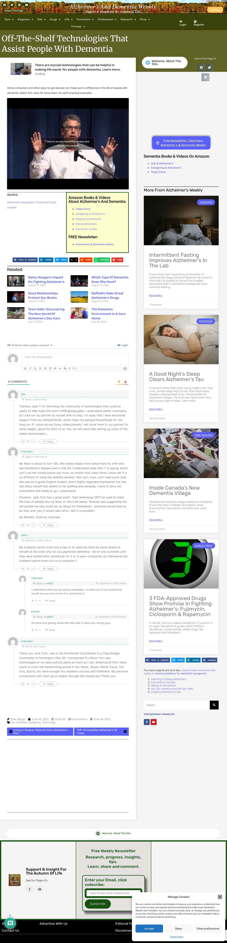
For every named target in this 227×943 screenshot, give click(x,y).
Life (67, 19)
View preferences (207, 928)
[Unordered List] (50, 368)
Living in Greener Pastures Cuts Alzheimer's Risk (40, 731)
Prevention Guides (86, 229)
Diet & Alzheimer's (162, 163)
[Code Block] (60, 368)
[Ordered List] (45, 368)
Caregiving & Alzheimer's (166, 167)
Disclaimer (123, 930)
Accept (149, 928)
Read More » (156, 295)
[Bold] (25, 368)
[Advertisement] (68, 775)
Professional (105, 19)
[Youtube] (154, 722)
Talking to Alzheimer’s (163, 685)
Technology (49, 722)
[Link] (65, 368)
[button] (220, 897)
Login (124, 345)
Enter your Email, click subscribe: (106, 882)
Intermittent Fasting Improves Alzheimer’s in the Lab (178, 260)
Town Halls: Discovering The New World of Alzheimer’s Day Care (46, 313)
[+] (75, 368)
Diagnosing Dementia (88, 219)
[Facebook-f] (147, 722)
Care (7, 19)
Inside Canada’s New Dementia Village (174, 490)
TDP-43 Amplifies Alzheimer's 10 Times (97, 731)
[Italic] (30, 368)
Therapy (76, 26)
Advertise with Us (54, 924)
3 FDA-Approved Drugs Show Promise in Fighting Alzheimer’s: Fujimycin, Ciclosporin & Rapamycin (180, 606)
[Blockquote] (55, 368)
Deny (178, 928)
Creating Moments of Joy (166, 692)
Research (127, 19)
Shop (143, 19)
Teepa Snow (158, 172)
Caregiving (34, 722)
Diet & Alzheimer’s (86, 224)
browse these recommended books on (179, 672)
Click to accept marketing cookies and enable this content (68, 143)
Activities (21, 722)
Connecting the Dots (163, 682)
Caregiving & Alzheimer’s (90, 213)
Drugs (53, 19)
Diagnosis (24, 19)
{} (69, 368)
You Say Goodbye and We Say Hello (172, 688)
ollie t (49, 583)
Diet (39, 19)
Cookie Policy (177, 937)
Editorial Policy (127, 924)
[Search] (214, 705)
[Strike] (40, 368)
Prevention (83, 19)
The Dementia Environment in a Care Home (109, 313)
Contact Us (10, 930)
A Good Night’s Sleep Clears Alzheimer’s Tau (176, 376)
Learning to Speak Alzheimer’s (168, 679)
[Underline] (35, 368)
